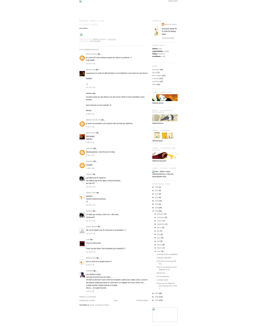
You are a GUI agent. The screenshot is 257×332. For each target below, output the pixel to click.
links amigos (156, 75)
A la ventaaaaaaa (163, 276)
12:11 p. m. (91, 221)
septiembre (161, 224)
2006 (157, 297)
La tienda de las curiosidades (167, 254)
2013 (157, 194)
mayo (159, 238)
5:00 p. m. (90, 155)
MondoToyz (161, 273)
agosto (159, 227)
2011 (157, 201)
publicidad (155, 81)
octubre (160, 221)
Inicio (116, 300)
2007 (157, 293)
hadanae (89, 174)
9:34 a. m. (90, 114)
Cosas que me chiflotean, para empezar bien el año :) (167, 285)
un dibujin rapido (162, 280)
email (163, 56)
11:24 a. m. (91, 205)
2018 (157, 187)
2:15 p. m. (90, 127)
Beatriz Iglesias (91, 226)
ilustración (95, 41)
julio (158, 231)
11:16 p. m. (91, 87)
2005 (157, 300)
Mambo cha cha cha (93, 120)
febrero (160, 248)
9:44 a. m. (90, 265)
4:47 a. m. (90, 291)
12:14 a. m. (91, 252)
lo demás (155, 78)
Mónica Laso (90, 69)
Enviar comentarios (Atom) (99, 305)
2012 (157, 197)
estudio (166, 51)
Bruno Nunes (91, 133)
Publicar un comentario (87, 297)
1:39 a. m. (90, 168)
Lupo (88, 239)
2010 (157, 204)
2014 (157, 190)
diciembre (160, 214)
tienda (154, 84)
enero (159, 251)
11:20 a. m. (91, 187)
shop (160, 48)
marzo (159, 245)
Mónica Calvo (91, 192)
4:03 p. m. (90, 142)
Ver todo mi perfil (168, 38)
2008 (157, 211)
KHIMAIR (89, 271)
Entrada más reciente (87, 300)
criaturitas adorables (164, 258)
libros (154, 72)
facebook (161, 54)
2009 (157, 208)
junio (159, 234)
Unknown (89, 148)
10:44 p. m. (91, 63)
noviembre (161, 217)
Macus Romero (91, 54)
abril (158, 241)
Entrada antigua (142, 300)
